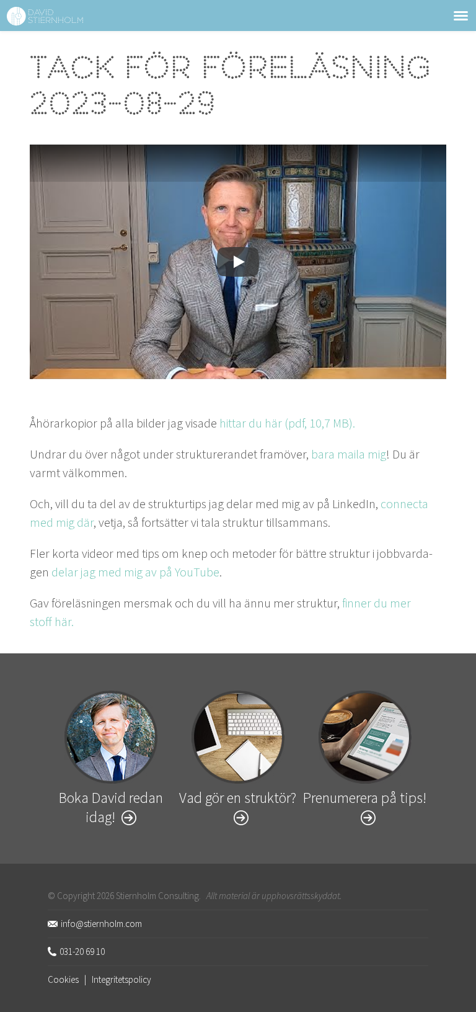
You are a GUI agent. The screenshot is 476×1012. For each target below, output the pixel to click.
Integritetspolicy (121, 979)
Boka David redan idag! (111, 807)
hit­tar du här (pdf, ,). (287, 423)
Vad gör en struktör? (237, 797)
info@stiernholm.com (101, 923)
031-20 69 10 (82, 951)
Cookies (63, 979)
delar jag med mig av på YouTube (135, 572)
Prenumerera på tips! (364, 797)
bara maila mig (348, 454)
